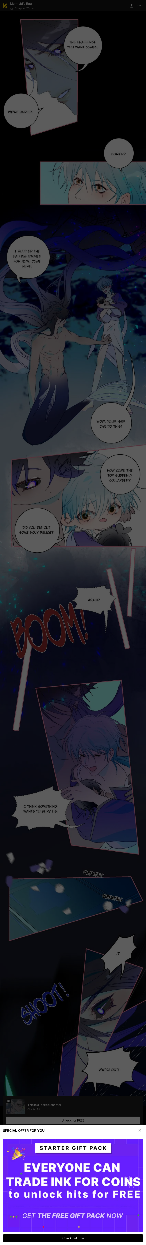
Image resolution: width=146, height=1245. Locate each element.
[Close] (140, 1130)
